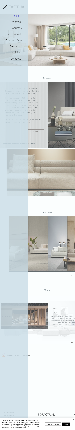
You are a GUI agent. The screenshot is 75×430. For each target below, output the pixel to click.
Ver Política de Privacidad (18, 428)
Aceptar (66, 424)
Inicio (16, 15)
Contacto (15, 58)
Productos (16, 28)
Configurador (15, 34)
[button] (5, 7)
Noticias (15, 52)
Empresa (16, 22)
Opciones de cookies (52, 424)
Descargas (16, 46)
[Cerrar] (73, 419)
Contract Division (15, 40)
